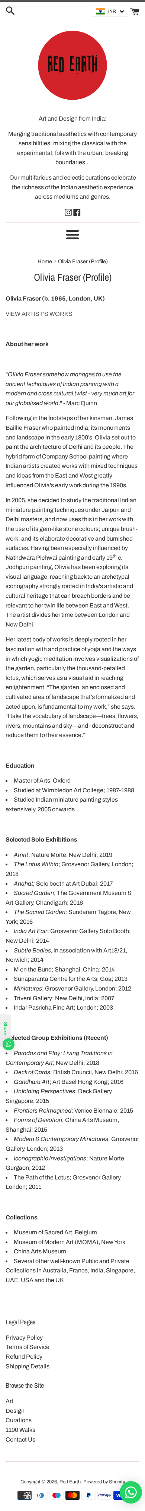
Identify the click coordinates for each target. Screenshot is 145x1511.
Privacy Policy (24, 1337)
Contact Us (20, 1439)
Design (15, 1411)
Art (9, 1401)
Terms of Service (27, 1347)
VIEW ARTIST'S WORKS (39, 314)
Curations (19, 1420)
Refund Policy (24, 1356)
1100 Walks (20, 1430)
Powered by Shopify (104, 1481)
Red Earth (70, 1481)
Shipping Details (27, 1366)
